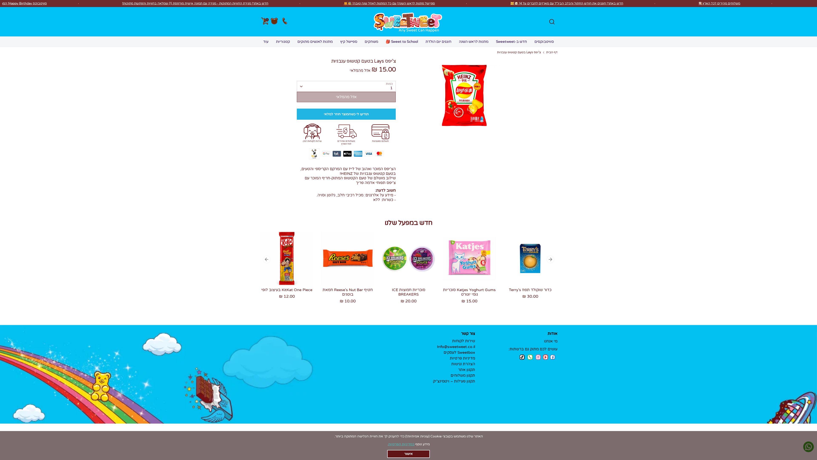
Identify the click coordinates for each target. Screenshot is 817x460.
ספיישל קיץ (348, 41)
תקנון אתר (466, 369)
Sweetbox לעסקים (459, 352)
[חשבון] (274, 21)
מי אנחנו (550, 341)
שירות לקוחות (463, 341)
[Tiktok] (522, 357)
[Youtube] (545, 357)
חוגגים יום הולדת (438, 41)
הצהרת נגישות (463, 364)
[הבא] (550, 259)
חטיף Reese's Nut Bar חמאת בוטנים (348, 292)
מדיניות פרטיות (462, 358)
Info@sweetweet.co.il (456, 346)
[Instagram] (538, 357)
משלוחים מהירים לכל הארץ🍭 (719, 3)
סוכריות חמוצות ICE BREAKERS (408, 292)
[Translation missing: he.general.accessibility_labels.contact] (284, 21)
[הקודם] (266, 259)
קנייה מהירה (287, 274)
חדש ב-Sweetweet (511, 41)
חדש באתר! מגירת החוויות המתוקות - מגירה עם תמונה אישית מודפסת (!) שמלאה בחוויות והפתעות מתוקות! (195, 3)
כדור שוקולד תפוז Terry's (530, 290)
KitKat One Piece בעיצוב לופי (286, 290)
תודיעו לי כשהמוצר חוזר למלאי (346, 114)
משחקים (371, 41)
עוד (266, 41)
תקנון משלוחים (463, 375)
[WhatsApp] (530, 358)
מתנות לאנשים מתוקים (315, 41)
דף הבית (551, 52)
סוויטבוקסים (544, 41)
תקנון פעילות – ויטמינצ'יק (454, 381)
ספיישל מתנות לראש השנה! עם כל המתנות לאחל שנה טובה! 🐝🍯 (389, 3)
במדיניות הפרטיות (401, 444)
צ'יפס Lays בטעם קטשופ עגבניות (519, 52)
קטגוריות (283, 41)
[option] (283, 269)
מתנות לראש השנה (473, 41)
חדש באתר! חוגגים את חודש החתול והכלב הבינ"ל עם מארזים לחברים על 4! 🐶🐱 (566, 3)
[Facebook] (552, 357)
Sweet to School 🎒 (402, 41)
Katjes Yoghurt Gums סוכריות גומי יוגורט (469, 292)
